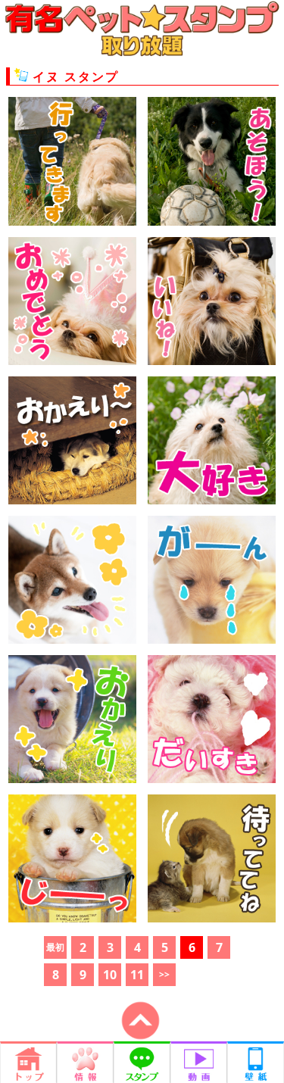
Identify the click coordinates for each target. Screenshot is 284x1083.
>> (164, 974)
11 (137, 974)
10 (110, 974)
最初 (55, 947)
